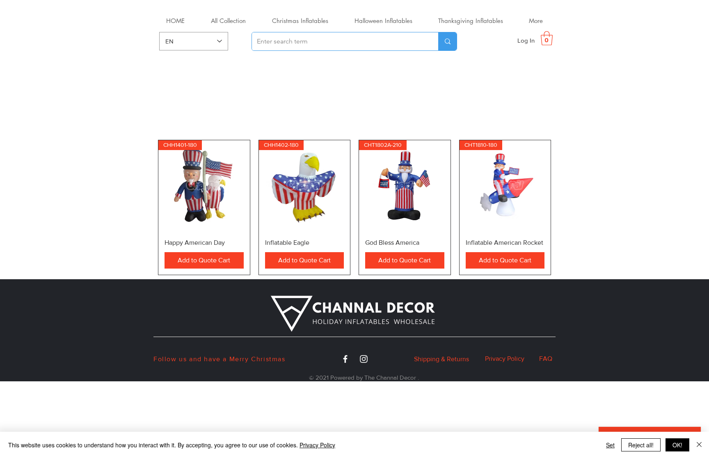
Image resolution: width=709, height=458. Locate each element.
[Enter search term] (447, 41)
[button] (547, 38)
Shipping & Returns (441, 358)
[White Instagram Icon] (364, 359)
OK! (677, 445)
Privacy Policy (504, 358)
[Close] (699, 444)
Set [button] (610, 445)
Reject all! (641, 445)
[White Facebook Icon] (345, 359)
